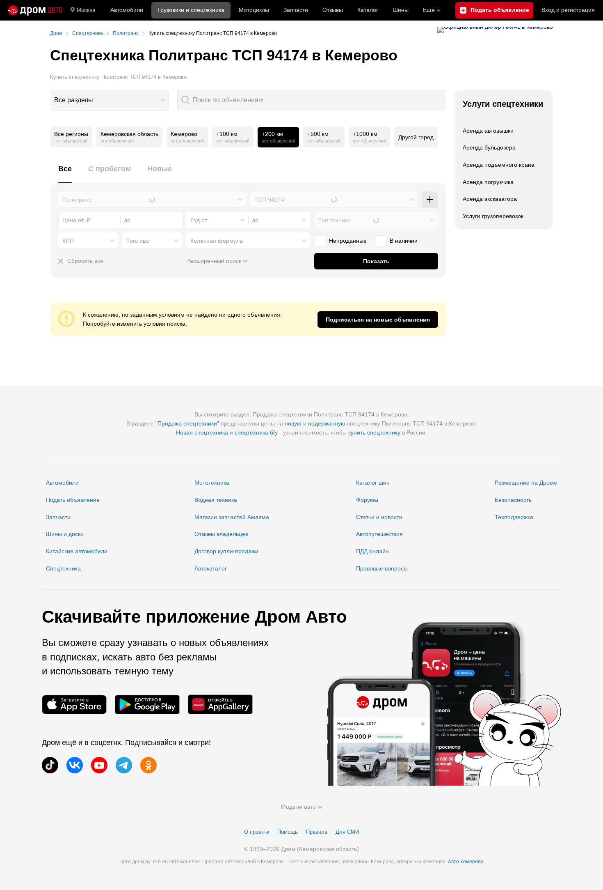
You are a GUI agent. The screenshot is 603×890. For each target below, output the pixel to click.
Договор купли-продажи (226, 551)
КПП (68, 240)
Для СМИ (347, 832)
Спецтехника (63, 568)
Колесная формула (216, 240)
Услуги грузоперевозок (493, 216)
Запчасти (295, 10)
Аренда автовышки (488, 130)
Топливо (137, 240)
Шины (401, 10)
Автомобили (126, 10)
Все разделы (73, 100)
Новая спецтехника (202, 432)
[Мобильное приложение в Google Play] (147, 705)
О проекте (256, 832)
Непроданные (348, 240)
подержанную (326, 423)
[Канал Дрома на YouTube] (99, 765)
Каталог (367, 10)
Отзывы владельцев (221, 534)
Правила (316, 832)
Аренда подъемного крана (498, 164)
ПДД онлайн (372, 551)
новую (293, 423)
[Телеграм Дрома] (124, 765)
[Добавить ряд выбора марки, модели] (430, 199)
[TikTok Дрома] (50, 765)
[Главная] (35, 10)
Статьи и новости (379, 517)
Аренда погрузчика (488, 182)
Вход (568, 10)
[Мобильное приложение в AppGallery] (220, 705)
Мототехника (211, 482)
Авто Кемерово (465, 862)
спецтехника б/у (256, 432)
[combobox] (109, 100)
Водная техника (215, 500)
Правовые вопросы (382, 568)
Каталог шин (373, 482)
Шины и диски (65, 534)
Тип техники (334, 220)
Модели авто (298, 806)
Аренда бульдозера (489, 147)
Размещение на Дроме (526, 482)
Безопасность (513, 500)
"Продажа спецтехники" (187, 423)
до (255, 220)
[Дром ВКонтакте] (74, 765)
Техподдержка (514, 517)
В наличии (404, 240)
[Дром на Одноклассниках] (148, 765)
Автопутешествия (379, 534)
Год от (198, 220)
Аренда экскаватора (490, 198)
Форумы (367, 500)
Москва (86, 10)
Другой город (416, 137)
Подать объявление (73, 500)
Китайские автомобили (76, 551)
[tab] (65, 173)
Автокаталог (210, 568)
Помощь (287, 832)
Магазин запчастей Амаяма (231, 517)
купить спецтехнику (374, 432)
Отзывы (332, 10)
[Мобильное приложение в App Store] (74, 705)
